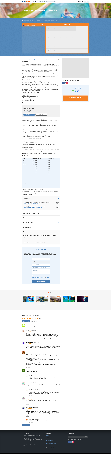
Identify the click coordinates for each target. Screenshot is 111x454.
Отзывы (75, 1)
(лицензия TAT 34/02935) (27, 441)
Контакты (80, 1)
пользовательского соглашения (38, 277)
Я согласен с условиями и (40, 277)
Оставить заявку (29, 114)
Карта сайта (48, 445)
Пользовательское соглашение (51, 441)
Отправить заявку (41, 281)
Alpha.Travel (26, 2)
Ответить (27, 327)
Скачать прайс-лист (49, 440)
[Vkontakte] (65, 83)
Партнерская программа (50, 449)
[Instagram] (67, 83)
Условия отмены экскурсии (51, 443)
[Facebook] (63, 83)
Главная (47, 435)
